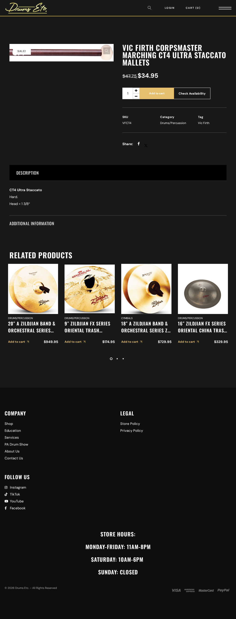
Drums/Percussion (173, 123)
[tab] (118, 173)
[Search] (150, 8)
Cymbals (127, 318)
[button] (106, 50)
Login (170, 7)
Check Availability (192, 93)
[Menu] (218, 8)
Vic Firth (203, 123)
